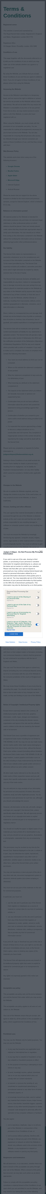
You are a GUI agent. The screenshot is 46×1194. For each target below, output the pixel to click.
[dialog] (23, 597)
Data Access (23, 642)
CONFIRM (14, 634)
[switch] (37, 597)
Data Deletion (10, 642)
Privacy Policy (36, 642)
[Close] (42, 552)
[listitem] (23, 592)
